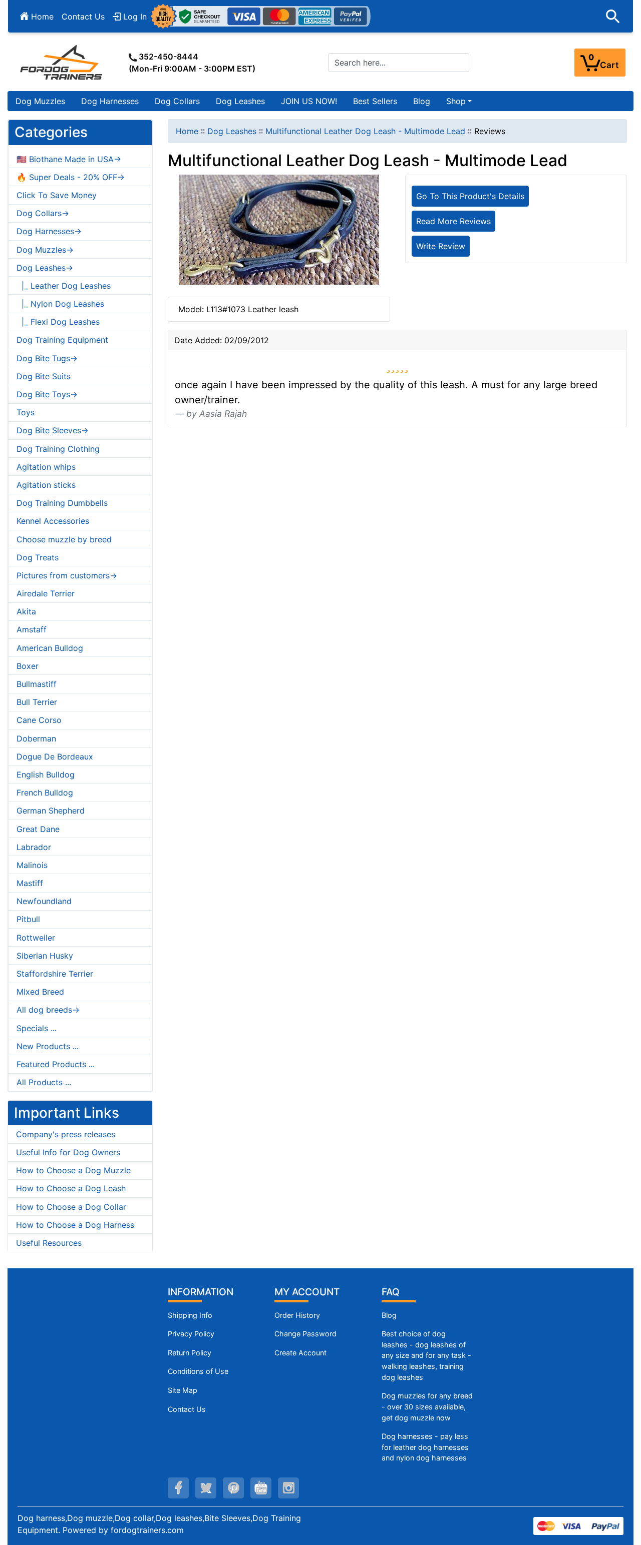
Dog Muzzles (40, 101)
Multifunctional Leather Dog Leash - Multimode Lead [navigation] (365, 131)
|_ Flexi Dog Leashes (58, 322)
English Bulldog (46, 774)
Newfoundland (44, 901)
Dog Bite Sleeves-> (53, 430)
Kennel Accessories (53, 521)
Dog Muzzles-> (45, 250)
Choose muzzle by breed (64, 539)
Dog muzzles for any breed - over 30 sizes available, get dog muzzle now (427, 1406)
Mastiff (30, 883)
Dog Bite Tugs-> (47, 358)
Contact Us (83, 17)
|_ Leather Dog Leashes (64, 286)
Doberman (36, 738)
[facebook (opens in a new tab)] (178, 1488)
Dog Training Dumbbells (62, 503)
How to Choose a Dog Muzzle (73, 1170)
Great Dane (38, 829)
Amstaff (32, 629)
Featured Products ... (56, 1064)
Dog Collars (177, 101)
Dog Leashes (240, 101)
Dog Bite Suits (44, 376)
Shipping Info (190, 1315)
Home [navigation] (187, 131)
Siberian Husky (45, 956)
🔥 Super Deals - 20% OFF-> (71, 177)
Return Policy (189, 1352)
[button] (613, 17)
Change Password (305, 1333)
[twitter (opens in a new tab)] (206, 1488)
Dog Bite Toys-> (47, 394)
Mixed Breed (40, 992)
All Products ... (44, 1082)
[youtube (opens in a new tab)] (261, 1488)
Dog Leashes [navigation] (231, 131)
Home (41, 17)
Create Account (300, 1352)
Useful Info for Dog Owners (68, 1152)
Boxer (28, 666)
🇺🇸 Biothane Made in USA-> (69, 159)
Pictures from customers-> (67, 575)
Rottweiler (36, 938)
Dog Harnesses (110, 101)
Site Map (182, 1390)
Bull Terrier (37, 702)
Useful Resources (49, 1243)
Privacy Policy (191, 1333)
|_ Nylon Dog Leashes (60, 304)
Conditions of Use (198, 1371)
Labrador (34, 847)
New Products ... (48, 1046)
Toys (26, 412)
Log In (134, 17)
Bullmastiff (37, 684)
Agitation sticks (46, 485)
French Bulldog (45, 793)
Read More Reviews (453, 221)
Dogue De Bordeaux (55, 756)
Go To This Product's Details (470, 196)
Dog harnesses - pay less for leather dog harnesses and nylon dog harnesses (425, 1447)
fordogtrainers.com (147, 1530)
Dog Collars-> (43, 213)
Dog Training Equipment (62, 340)
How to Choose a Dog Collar (71, 1207)
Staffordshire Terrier (55, 974)
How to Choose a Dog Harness (75, 1225)
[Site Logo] (62, 62)
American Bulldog (50, 648)
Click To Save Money (57, 195)
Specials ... (37, 1028)
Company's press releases (65, 1134)
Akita (26, 611)
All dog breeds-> (48, 1010)
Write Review (440, 246)
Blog (421, 101)
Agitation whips (46, 467)
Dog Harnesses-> (49, 231)
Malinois (32, 865)
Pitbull (28, 919)
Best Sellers (375, 101)
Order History (297, 1315)
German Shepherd (51, 811)
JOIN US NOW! (309, 101)
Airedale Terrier (46, 593)
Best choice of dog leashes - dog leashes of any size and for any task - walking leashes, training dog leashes (426, 1355)
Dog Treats (38, 557)
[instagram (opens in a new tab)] (288, 1488)
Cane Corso (39, 720)
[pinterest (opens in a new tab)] (233, 1488)
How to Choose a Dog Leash (71, 1188)
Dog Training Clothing (58, 449)
